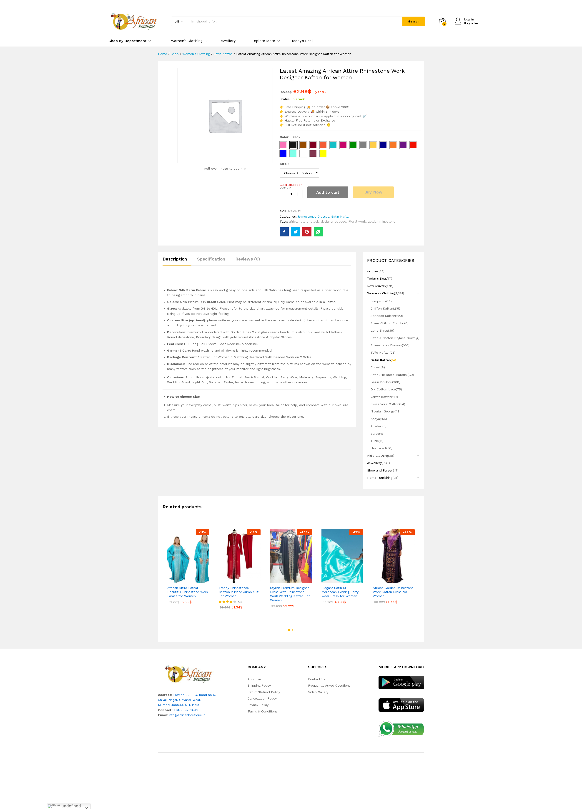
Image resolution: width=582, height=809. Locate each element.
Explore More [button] (263, 41)
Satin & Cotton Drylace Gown (393, 338)
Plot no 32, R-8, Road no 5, (194, 695)
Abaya (375, 419)
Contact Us (316, 679)
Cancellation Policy (262, 698)
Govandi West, (190, 700)
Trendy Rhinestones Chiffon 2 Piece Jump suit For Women (238, 592)
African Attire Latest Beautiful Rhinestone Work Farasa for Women (187, 592)
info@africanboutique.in (187, 715)
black (315, 221)
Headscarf (378, 448)
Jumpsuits (378, 301)
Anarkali (376, 426)
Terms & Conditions (262, 711)
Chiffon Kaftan (382, 308)
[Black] (293, 145)
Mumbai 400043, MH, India (178, 705)
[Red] (413, 145)
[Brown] (303, 145)
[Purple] (403, 145)
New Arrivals (376, 286)
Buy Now (373, 192)
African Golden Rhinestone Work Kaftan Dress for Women (393, 592)
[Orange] (393, 145)
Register (471, 23)
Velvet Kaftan (381, 397)
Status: (285, 99)
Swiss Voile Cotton (385, 404)
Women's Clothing (381, 293)
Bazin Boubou (381, 382)
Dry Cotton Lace (383, 389)
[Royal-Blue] (283, 153)
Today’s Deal (302, 41)
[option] (188, 569)
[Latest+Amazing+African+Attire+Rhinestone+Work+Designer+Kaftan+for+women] (295, 231)
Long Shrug (379, 330)
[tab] (177, 261)
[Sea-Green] (293, 153)
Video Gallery (318, 692)
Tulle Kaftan (380, 352)
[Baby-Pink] (283, 145)
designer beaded (333, 221)
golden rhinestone (381, 221)
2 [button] (293, 630)
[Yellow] (323, 153)
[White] (303, 153)
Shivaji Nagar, (168, 700)
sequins (373, 271)
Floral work (357, 221)
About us (254, 679)
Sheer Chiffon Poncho (387, 323)
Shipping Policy (259, 685)
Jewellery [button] (227, 41)
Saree (375, 433)
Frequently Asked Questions (329, 685)
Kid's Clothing (377, 455)
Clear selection (291, 184)
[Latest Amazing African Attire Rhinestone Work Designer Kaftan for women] (284, 231)
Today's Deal (377, 278)
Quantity (285, 187)
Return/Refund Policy (264, 692)
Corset (376, 367)
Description (175, 259)
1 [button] (289, 630)
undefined (70, 806)
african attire (299, 221)
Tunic (375, 441)
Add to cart (327, 192)
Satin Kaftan (340, 216)
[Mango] (373, 145)
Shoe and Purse (379, 470)
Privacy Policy (258, 705)
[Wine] (313, 153)
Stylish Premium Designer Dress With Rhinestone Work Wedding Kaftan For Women (290, 594)
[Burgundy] (313, 145)
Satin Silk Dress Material (389, 375)
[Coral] (323, 145)
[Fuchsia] (343, 145)
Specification (211, 259)
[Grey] (363, 145)
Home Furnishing (379, 477)
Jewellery (374, 463)
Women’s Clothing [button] (187, 41)
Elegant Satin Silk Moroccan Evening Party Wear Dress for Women (340, 592)
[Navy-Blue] (383, 145)
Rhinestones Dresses (313, 216)
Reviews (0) (247, 259)
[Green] (353, 145)
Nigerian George (383, 411)
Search (413, 21)
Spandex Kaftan (383, 316)
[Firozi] (333, 145)
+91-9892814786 (186, 710)
